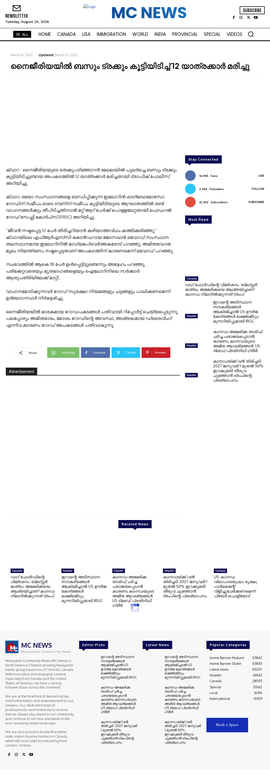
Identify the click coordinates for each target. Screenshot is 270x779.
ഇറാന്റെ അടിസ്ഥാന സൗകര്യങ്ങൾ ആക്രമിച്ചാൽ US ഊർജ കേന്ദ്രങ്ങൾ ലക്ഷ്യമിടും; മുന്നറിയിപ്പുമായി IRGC (236, 312)
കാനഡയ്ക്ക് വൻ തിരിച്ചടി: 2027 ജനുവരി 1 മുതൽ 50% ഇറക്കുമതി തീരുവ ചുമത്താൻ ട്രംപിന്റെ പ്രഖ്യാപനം (238, 371)
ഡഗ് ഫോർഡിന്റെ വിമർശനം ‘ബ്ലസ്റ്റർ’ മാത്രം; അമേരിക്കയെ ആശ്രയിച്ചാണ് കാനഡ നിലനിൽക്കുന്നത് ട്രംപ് (221, 289)
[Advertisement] (135, 115)
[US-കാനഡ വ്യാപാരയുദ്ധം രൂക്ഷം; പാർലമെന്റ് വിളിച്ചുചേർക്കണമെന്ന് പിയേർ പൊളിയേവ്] (236, 551)
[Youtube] (255, 18)
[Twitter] (248, 18)
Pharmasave (160, 493)
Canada (192, 278)
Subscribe (256, 202)
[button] (250, 34)
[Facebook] (233, 18)
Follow (258, 189)
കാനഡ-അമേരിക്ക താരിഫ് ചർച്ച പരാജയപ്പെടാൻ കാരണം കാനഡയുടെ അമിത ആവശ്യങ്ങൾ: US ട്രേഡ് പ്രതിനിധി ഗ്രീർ (237, 341)
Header (191, 316)
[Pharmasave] (93, 442)
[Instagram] (241, 18)
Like (261, 175)
